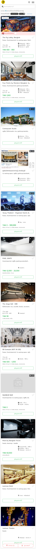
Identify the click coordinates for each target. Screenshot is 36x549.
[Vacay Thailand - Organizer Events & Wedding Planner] (18, 201)
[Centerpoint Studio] (18, 116)
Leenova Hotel (8, 486)
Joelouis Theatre (8, 528)
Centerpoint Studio (9, 129)
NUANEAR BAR (8, 395)
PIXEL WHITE (7, 258)
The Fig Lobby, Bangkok (11, 38)
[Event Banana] (3, 2)
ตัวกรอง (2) (11, 545)
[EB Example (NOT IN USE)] (18, 337)
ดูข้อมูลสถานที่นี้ (18, 56)
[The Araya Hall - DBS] (18, 292)
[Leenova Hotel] (18, 474)
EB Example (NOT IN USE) (12, 349)
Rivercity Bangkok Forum (12, 441)
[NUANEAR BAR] (18, 383)
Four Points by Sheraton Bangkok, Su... (16, 83)
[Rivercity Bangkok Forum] (18, 428)
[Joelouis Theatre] (18, 516)
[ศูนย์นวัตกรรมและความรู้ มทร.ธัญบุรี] (18, 158)
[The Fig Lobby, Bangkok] (18, 25)
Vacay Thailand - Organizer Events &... (16, 213)
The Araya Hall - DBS (10, 304)
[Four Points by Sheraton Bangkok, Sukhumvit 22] (18, 71)
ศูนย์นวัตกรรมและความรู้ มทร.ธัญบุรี (14, 171)
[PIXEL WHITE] (18, 246)
